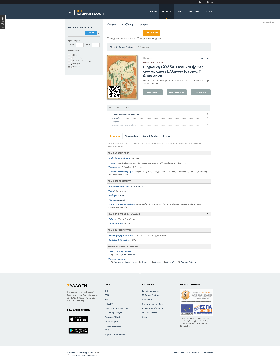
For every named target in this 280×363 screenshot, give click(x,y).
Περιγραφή (114, 136)
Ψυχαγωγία (193, 12)
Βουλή (108, 299)
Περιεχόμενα (120, 107)
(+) (275, 22)
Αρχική (153, 12)
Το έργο (208, 12)
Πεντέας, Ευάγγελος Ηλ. (124, 255)
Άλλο (144, 317)
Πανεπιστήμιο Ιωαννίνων (116, 308)
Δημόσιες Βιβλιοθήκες (115, 334)
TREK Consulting (82, 355)
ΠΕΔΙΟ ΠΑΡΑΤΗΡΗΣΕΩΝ (182, 144)
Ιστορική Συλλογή (91, 12)
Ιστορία (121, 195)
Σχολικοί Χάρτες (149, 313)
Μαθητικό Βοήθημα (125, 47)
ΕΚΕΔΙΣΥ (109, 304)
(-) (277, 22)
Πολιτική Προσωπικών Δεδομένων (186, 353)
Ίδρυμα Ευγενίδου (113, 326)
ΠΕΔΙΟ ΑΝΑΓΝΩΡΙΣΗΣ (115, 144)
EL (200, 2)
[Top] (207, 153)
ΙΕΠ (111, 47)
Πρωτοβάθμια (136, 186)
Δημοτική (121, 200)
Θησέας (157, 262)
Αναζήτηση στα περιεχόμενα (122, 38)
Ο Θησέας (116, 122)
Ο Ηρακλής (117, 118)
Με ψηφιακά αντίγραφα (150, 38)
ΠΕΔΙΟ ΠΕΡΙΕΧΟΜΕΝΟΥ (134, 144)
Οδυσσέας (171, 262)
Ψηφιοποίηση (131, 136)
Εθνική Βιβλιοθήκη (113, 313)
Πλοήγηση (112, 24)
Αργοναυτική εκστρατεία (123, 125)
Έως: (88, 44)
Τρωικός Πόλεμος (189, 262)
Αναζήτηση (127, 24)
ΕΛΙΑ (107, 295)
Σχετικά (167, 136)
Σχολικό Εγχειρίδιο (150, 291)
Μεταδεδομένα (150, 136)
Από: (72, 44)
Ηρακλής (145, 262)
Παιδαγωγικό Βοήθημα (152, 304)
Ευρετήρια (143, 24)
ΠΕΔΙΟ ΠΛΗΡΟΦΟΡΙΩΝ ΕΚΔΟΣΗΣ (158, 144)
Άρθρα (179, 12)
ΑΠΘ (107, 330)
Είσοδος (210, 2)
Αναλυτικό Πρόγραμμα (152, 308)
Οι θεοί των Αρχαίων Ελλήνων (125, 114)
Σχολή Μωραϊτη (112, 321)
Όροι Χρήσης (208, 353)
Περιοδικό (147, 299)
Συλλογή (166, 12)
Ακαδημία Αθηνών (113, 317)
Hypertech (94, 355)
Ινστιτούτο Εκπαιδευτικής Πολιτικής (80, 353)
